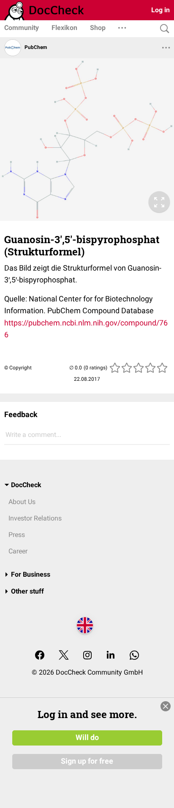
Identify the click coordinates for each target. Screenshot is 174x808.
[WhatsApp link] (134, 656)
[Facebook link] (39, 656)
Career (17, 551)
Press (16, 535)
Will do (87, 737)
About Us (21, 502)
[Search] (162, 28)
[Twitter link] (64, 656)
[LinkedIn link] (110, 656)
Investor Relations (35, 518)
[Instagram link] (87, 656)
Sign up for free (87, 761)
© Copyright (18, 368)
